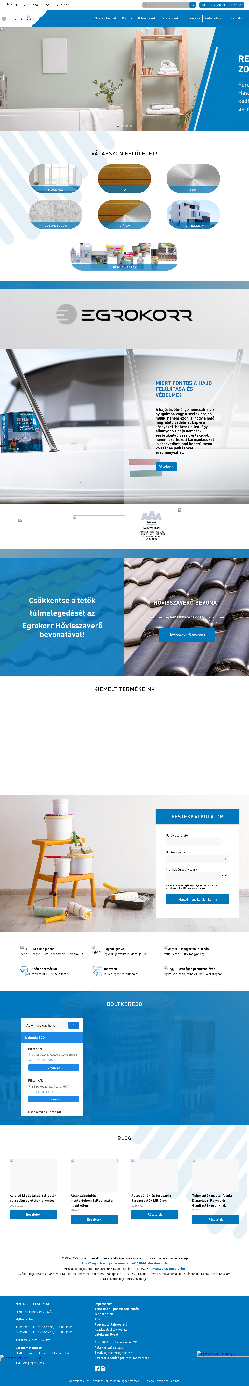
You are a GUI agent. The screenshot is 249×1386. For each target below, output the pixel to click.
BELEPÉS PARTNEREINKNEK (221, 5)
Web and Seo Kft (168, 1381)
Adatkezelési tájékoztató (111, 1329)
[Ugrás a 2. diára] (122, 126)
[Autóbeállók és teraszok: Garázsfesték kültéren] (154, 1175)
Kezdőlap (12, 4)
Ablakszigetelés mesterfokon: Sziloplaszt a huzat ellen (92, 1200)
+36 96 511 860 (42, 1060)
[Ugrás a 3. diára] (126, 126)
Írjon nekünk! (63, 4)
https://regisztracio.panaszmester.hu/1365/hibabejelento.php (124, 1263)
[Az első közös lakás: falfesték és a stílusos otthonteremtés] (33, 1175)
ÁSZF (98, 1319)
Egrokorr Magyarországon (36, 4)
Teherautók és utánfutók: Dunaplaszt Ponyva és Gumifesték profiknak (212, 1200)
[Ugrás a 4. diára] (131, 126)
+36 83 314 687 (42, 1091)
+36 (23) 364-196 (39, 1340)
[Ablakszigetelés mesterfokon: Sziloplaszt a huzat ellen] (94, 1175)
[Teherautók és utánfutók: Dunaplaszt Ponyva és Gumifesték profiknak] (215, 1175)
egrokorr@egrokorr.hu (119, 1353)
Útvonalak (54, 1067)
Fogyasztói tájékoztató (111, 1324)
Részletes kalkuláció (197, 899)
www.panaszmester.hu (168, 1268)
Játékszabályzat (106, 1334)
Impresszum (104, 1304)
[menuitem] (105, 18)
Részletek (33, 1214)
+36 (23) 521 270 (112, 1347)
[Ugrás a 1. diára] (118, 126)
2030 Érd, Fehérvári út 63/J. (34, 1311)
